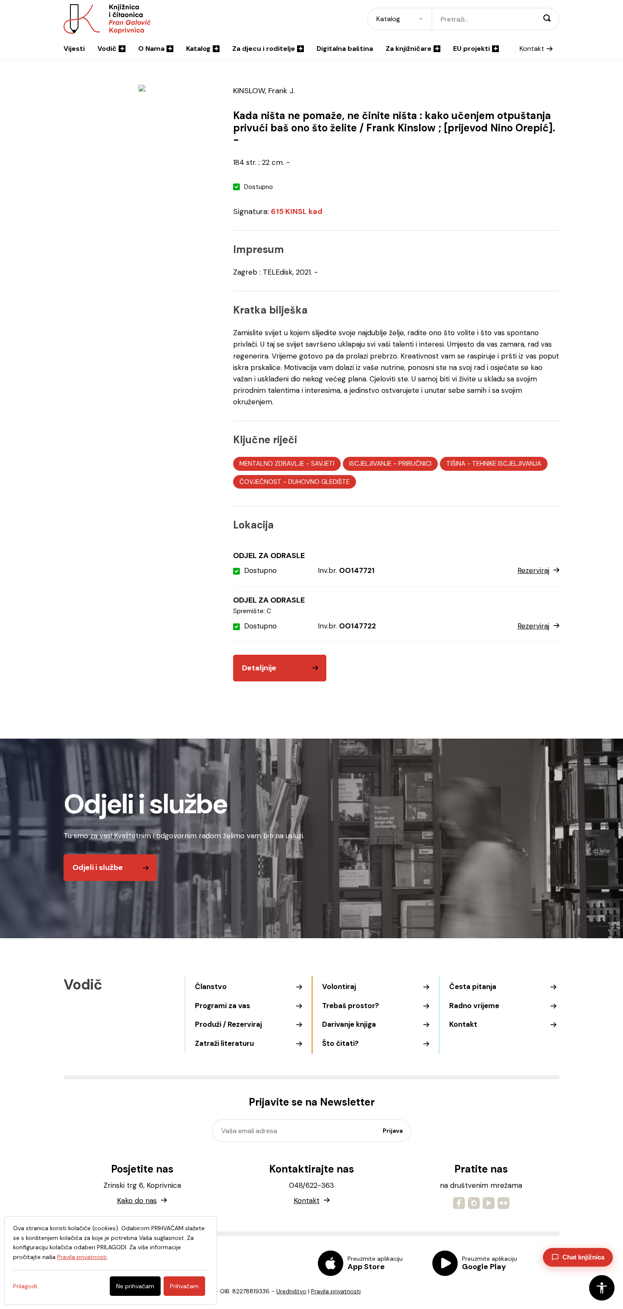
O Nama (151, 48)
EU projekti (471, 48)
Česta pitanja (472, 986)
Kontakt (532, 48)
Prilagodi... (27, 1286)
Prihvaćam (184, 1286)
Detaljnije (259, 668)
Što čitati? (340, 1043)
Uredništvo (291, 1291)
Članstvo (211, 986)
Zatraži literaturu (224, 1043)
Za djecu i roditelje (263, 48)
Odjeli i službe (97, 867)
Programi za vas (222, 1005)
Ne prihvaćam (135, 1286)
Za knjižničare (408, 48)
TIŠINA (455, 463)
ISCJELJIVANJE (370, 463)
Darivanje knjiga (349, 1024)
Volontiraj (339, 986)
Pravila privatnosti (336, 1291)
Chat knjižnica (583, 1257)
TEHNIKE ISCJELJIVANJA (506, 463)
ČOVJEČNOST (260, 482)
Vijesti (74, 48)
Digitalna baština (345, 48)
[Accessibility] (602, 1288)
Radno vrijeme (474, 1005)
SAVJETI (322, 463)
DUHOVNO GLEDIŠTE (319, 482)
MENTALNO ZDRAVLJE (271, 463)
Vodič (107, 48)
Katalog (198, 48)
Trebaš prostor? (350, 1005)
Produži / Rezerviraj (228, 1024)
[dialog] (110, 1260)
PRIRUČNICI (414, 463)
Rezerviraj (533, 570)
